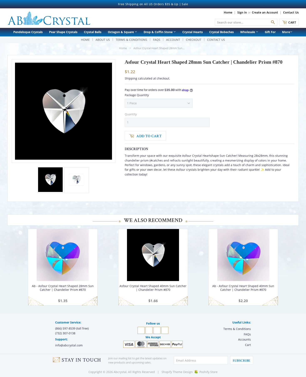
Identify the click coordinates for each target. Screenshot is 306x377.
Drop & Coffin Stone (158, 32)
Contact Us (291, 12)
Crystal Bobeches (221, 32)
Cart (292, 22)
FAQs (156, 40)
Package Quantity (137, 95)
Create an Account (265, 12)
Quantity (131, 114)
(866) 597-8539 (65, 328)
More (286, 32)
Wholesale (248, 32)
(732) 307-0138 (65, 333)
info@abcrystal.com (69, 345)
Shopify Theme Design (177, 372)
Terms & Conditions (131, 40)
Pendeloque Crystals (28, 32)
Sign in (242, 12)
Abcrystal (120, 372)
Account (173, 40)
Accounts (244, 339)
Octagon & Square (121, 32)
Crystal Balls (92, 32)
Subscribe (241, 360)
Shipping (131, 78)
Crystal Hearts (192, 32)
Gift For (270, 32)
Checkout (193, 40)
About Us (103, 40)
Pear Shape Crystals (63, 32)
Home (228, 12)
